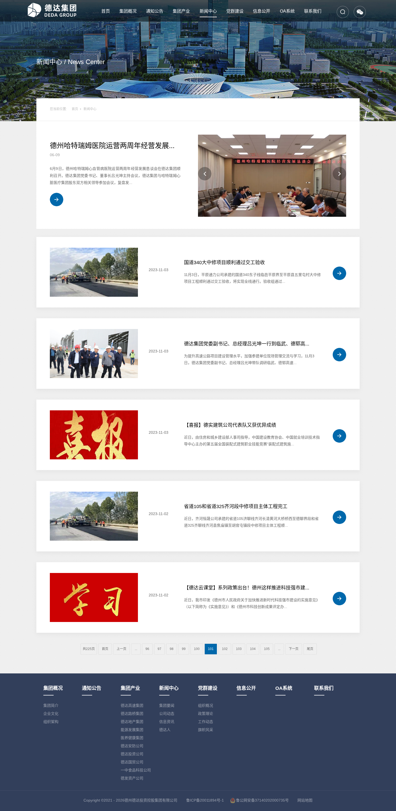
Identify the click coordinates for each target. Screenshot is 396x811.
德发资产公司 (132, 778)
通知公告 (154, 11)
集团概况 (128, 11)
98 (171, 649)
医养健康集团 (132, 738)
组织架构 (50, 721)
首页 (105, 11)
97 (159, 649)
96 (147, 649)
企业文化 (50, 713)
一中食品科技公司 (136, 770)
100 (197, 649)
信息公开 (261, 11)
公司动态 (166, 713)
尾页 (310, 649)
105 (267, 649)
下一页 (293, 649)
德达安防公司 (132, 746)
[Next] (339, 173)
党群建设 (235, 11)
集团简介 (50, 705)
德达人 (165, 730)
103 (239, 649)
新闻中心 (208, 11)
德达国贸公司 (132, 762)
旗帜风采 (205, 730)
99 (184, 649)
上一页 (121, 649)
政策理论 (205, 713)
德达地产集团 (132, 721)
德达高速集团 (132, 705)
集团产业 (181, 11)
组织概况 (205, 705)
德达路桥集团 (132, 713)
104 (253, 649)
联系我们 (312, 11)
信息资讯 (166, 721)
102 (225, 649)
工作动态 (205, 721)
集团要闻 (166, 705)
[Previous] (204, 173)
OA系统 (287, 11)
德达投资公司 (132, 754)
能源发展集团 (132, 730)
